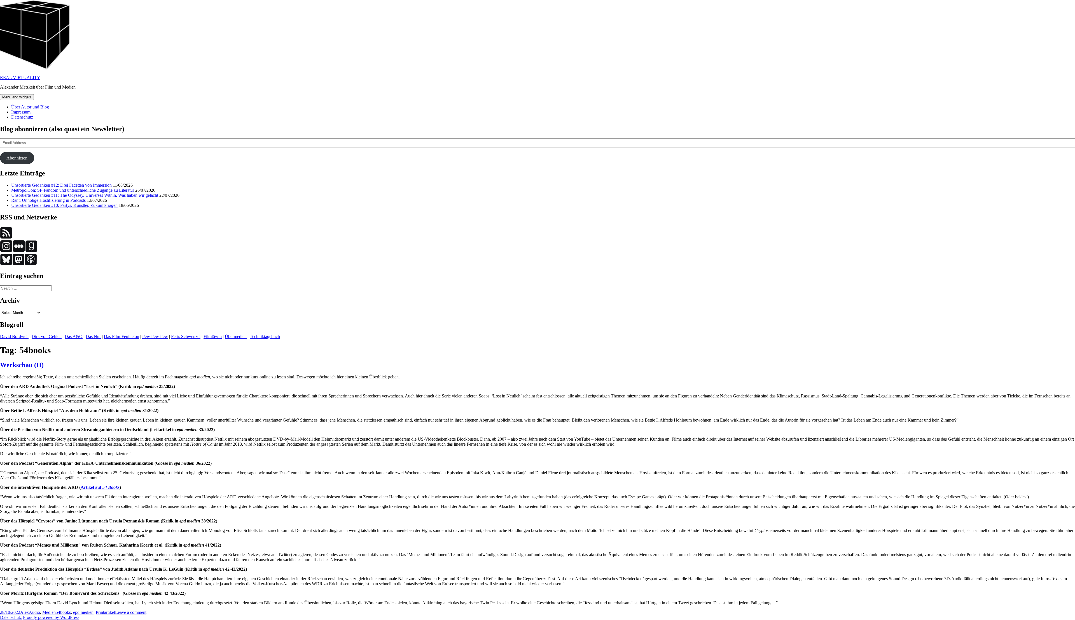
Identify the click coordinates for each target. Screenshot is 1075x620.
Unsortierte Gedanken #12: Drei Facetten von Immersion (61, 185)
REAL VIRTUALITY (20, 77)
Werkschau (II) (22, 365)
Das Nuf (93, 336)
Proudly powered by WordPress (51, 617)
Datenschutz (22, 117)
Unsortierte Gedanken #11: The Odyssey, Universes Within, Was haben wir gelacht (84, 195)
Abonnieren (16, 158)
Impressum (21, 112)
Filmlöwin (213, 336)
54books (63, 612)
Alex (24, 612)
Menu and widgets (17, 97)
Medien (49, 612)
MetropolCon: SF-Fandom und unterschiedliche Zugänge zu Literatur (72, 190)
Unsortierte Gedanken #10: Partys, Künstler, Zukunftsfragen (64, 205)
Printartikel (105, 612)
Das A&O (74, 336)
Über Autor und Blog (30, 107)
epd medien (83, 612)
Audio (34, 612)
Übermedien (236, 336)
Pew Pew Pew (155, 336)
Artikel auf (100, 487)
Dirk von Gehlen (47, 336)
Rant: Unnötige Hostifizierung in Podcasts (48, 200)
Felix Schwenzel (185, 336)
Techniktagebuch (265, 336)
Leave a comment (130, 612)
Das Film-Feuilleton (121, 336)
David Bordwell (14, 336)
